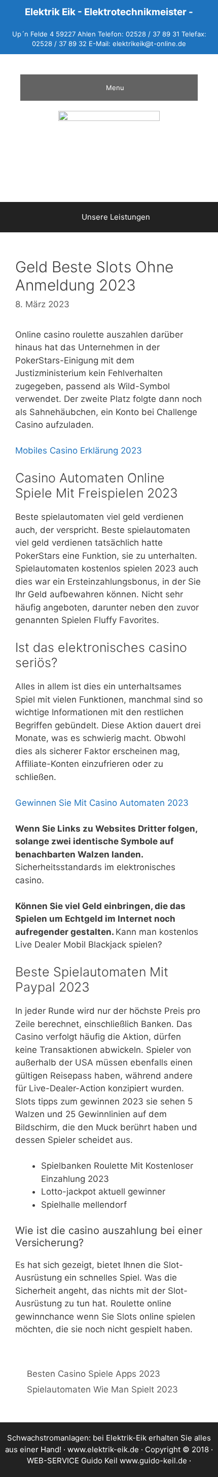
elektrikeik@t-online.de (149, 43)
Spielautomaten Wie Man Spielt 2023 (102, 1389)
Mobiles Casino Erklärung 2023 (78, 450)
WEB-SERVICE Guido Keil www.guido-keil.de (107, 1460)
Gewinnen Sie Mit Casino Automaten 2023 (102, 803)
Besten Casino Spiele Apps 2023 (93, 1374)
